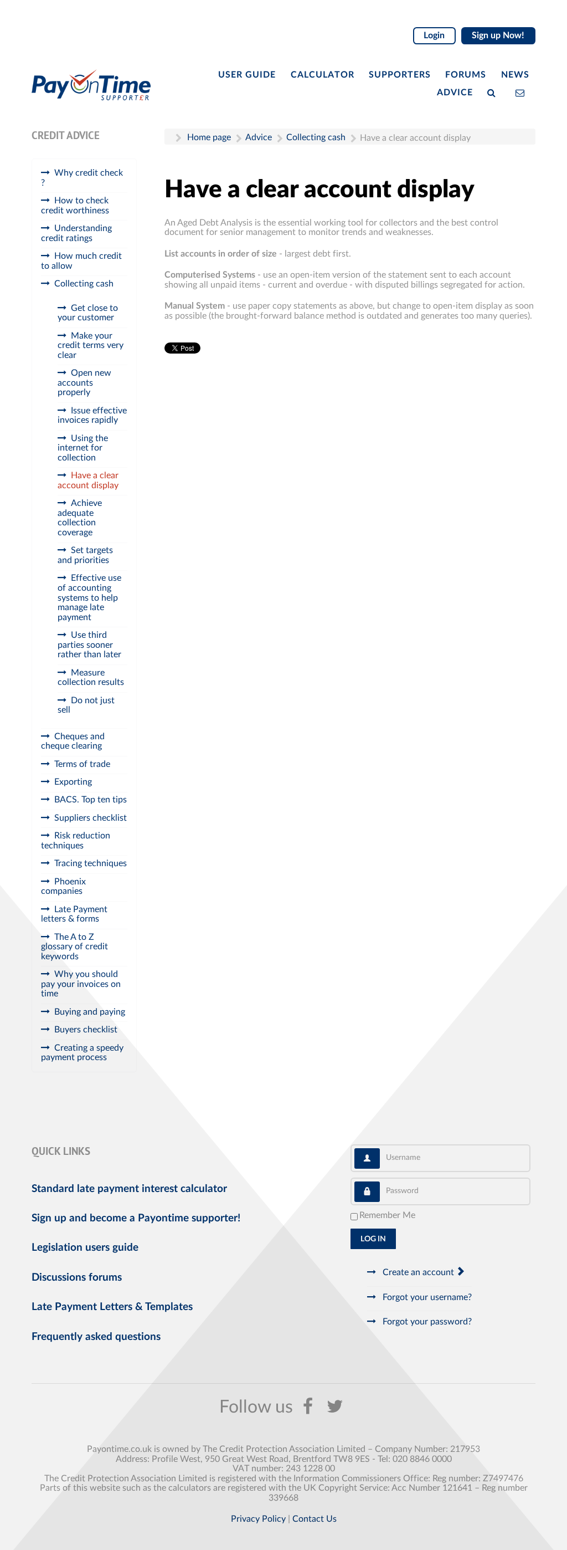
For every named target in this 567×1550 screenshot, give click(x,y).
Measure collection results (91, 677)
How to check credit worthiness (75, 205)
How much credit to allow (81, 261)
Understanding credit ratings (76, 233)
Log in (373, 1239)
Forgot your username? (426, 1297)
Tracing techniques (90, 863)
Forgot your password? (426, 1321)
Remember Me (387, 1215)
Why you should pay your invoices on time (81, 984)
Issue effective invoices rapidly (92, 415)
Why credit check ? (82, 177)
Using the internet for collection (83, 448)
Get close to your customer (88, 313)
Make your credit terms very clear (90, 345)
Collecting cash (84, 283)
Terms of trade (82, 764)
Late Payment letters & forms (74, 914)
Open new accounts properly (84, 383)
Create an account (418, 1272)
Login (434, 35)
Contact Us (314, 1519)
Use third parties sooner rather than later (89, 645)
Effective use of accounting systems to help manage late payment (89, 597)
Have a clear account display (88, 480)
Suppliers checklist (90, 818)
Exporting (73, 781)
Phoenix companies (63, 886)
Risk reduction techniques (75, 840)
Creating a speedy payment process (82, 1052)
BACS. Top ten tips (90, 799)
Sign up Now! (498, 35)
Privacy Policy (258, 1519)
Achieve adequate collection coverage (80, 518)
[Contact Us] (522, 92)
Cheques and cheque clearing (73, 741)
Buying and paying (89, 1011)
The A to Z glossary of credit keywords (74, 947)
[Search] (494, 92)
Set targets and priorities (85, 555)
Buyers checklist (85, 1029)
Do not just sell (86, 705)
